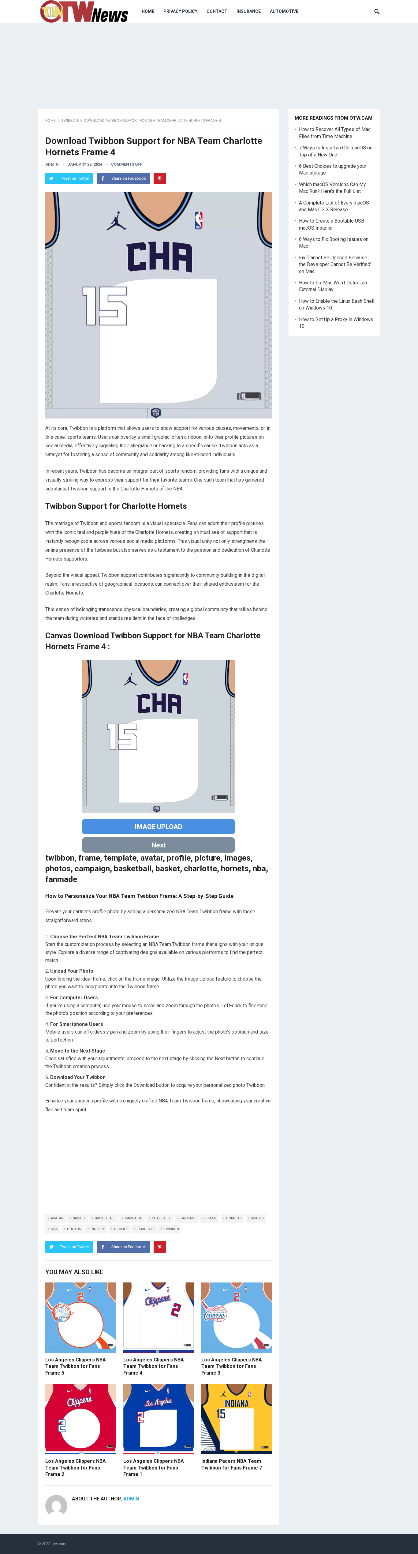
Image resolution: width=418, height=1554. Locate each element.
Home (148, 11)
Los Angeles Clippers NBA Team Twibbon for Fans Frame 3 (231, 1366)
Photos (74, 1229)
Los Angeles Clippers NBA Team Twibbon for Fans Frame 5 (75, 1366)
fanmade (188, 1218)
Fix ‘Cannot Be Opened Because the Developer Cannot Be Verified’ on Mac (335, 264)
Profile (121, 1229)
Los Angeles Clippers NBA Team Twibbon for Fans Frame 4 (153, 1366)
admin (52, 164)
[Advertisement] (158, 1165)
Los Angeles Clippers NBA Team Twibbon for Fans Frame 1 (153, 1467)
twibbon (171, 1229)
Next (158, 845)
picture (98, 1229)
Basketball (105, 1218)
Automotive (284, 11)
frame (211, 1218)
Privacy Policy (180, 11)
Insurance (249, 11)
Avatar (57, 1218)
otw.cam (58, 1543)
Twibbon (70, 120)
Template (145, 1229)
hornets (234, 1218)
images (257, 1218)
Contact (217, 11)
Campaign (133, 1218)
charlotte (161, 1218)
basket (79, 1218)
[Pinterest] (160, 178)
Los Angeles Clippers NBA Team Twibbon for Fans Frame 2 (75, 1467)
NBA (54, 1229)
